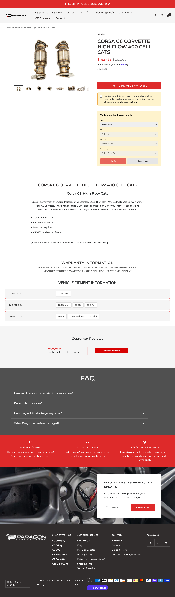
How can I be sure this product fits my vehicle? (43, 393)
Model (103, 139)
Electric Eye (79, 582)
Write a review (111, 350)
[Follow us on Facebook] (150, 542)
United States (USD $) (14, 583)
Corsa (101, 34)
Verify (113, 161)
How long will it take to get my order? (38, 413)
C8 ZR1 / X (84, 12)
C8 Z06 (71, 12)
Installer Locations (87, 550)
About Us (117, 540)
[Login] (162, 15)
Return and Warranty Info (91, 559)
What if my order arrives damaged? (36, 423)
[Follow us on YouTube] (166, 542)
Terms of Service (86, 568)
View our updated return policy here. (122, 102)
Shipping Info (84, 563)
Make (102, 130)
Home (8, 28)
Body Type (104, 149)
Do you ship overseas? (28, 403)
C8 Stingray (41, 12)
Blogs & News (119, 550)
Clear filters (142, 161)
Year (102, 120)
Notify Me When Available (129, 86)
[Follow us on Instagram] (158, 542)
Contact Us (83, 540)
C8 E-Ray (57, 12)
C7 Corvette (125, 12)
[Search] (156, 15)
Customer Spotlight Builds (126, 554)
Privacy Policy (85, 554)
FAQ (79, 545)
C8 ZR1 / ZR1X (59, 554)
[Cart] (168, 15)
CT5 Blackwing (43, 18)
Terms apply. (144, 460)
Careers (116, 545)
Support (60, 18)
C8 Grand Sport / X (104, 12)
